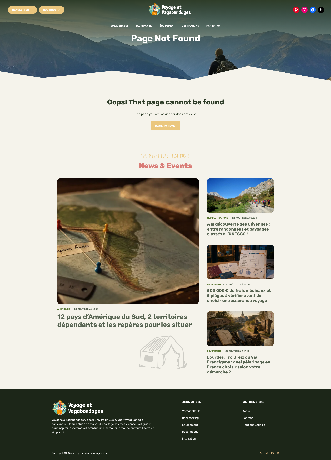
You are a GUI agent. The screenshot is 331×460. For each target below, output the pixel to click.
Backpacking (144, 25)
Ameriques (63, 309)
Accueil (247, 411)
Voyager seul (119, 25)
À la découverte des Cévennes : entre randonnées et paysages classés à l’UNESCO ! (238, 229)
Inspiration (213, 25)
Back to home (165, 125)
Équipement (167, 25)
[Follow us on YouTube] (261, 453)
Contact (247, 418)
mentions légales (253, 424)
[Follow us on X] (278, 453)
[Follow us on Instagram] (266, 453)
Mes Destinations (217, 218)
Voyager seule (191, 411)
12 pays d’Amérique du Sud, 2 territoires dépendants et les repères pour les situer (124, 321)
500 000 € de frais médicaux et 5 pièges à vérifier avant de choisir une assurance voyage (239, 295)
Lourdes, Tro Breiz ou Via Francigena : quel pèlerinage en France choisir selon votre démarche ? (238, 364)
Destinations (190, 25)
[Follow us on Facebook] (272, 453)
